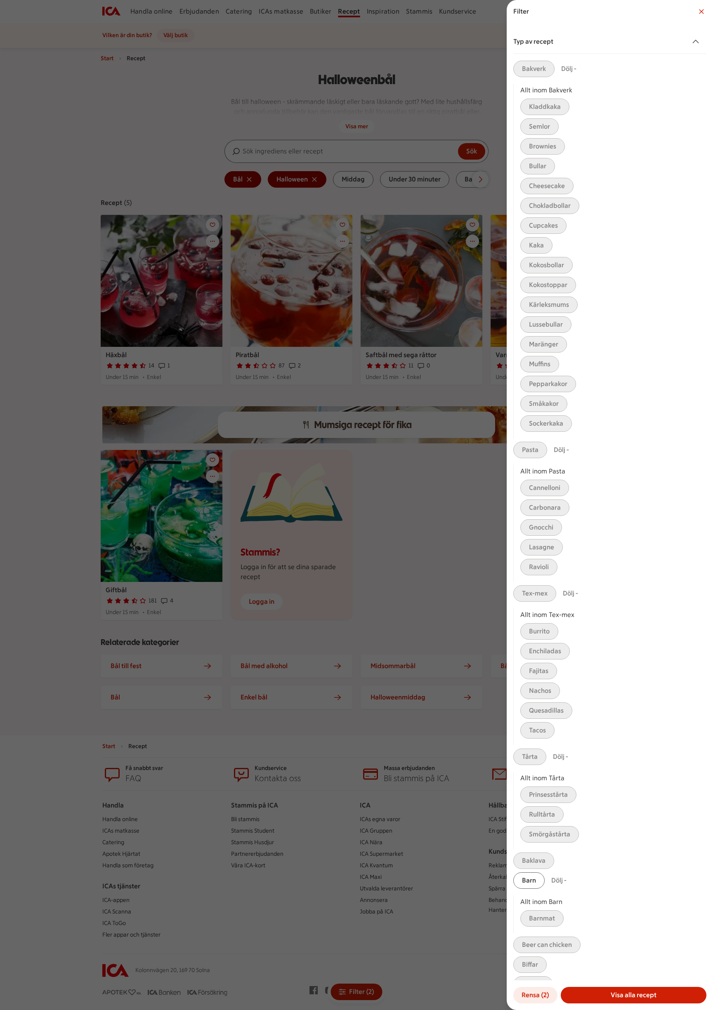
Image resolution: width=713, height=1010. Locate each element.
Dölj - (568, 69)
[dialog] (610, 505)
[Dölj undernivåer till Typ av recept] (697, 41)
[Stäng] (701, 11)
